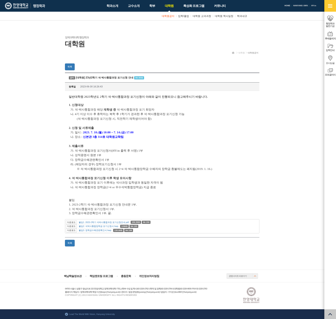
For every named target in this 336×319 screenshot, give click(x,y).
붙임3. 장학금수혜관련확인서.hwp (95, 230)
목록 (69, 66)
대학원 (241, 53)
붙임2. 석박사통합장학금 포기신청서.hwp (98, 226)
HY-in (313, 5)
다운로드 (71, 222)
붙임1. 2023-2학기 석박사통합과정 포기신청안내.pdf (104, 222)
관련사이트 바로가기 (238, 276)
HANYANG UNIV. (300, 5)
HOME (287, 5)
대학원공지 (253, 53)
